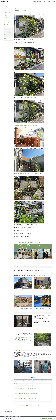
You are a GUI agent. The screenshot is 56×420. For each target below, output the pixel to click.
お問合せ (40, 1)
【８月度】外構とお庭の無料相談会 (51, 1)
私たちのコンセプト (14, 4)
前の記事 (23, 380)
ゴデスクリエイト (23, 416)
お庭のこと (19, 10)
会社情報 (35, 4)
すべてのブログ (24, 10)
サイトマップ (5, 414)
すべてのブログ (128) (6, 10)
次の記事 (42, 380)
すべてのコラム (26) (6, 22)
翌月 (11, 35)
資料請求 (44, 1)
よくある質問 (49, 4)
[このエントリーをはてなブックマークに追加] (34, 377)
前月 (4, 35)
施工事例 (7, 4)
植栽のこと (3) (6, 24)
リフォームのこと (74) (7, 12)
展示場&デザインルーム (28, 4)
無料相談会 (41, 4)
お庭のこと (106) (6, 17)
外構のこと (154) (6, 15)
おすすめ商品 (21, 4)
